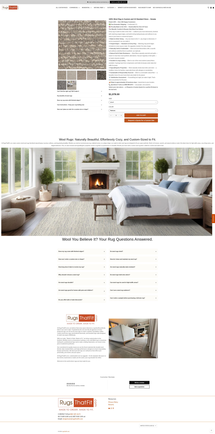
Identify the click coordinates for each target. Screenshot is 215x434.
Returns (111, 404)
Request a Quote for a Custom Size (141, 120)
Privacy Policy (113, 402)
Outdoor (110, 7)
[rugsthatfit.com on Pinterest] (113, 408)
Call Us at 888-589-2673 (118, 2)
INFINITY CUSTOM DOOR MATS (127, 7)
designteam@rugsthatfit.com (73, 419)
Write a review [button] (139, 382)
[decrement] (111, 115)
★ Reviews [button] (213, 218)
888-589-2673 (75, 414)
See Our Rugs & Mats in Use (162, 7)
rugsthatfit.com (65, 431)
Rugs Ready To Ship (144, 7)
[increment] (121, 115)
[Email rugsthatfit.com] (109, 408)
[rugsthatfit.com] (10, 8)
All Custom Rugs (61, 7)
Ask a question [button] (139, 387)
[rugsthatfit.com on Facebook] (111, 408)
